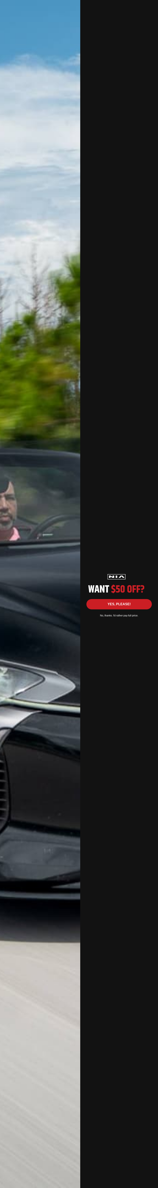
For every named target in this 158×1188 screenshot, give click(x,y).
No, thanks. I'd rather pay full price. (119, 615)
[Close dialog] (152, 5)
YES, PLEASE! (119, 604)
